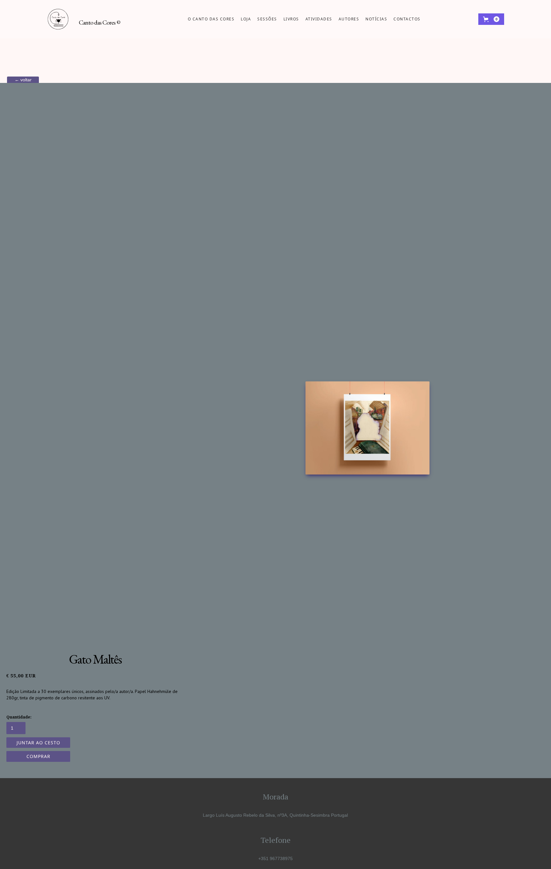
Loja (246, 19)
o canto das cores (211, 19)
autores (349, 19)
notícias (376, 19)
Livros (291, 19)
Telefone (275, 840)
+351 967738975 (275, 858)
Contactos (407, 19)
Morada (275, 797)
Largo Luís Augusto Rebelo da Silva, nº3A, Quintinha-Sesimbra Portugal (275, 815)
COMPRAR (38, 756)
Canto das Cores (99, 22)
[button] (491, 19)
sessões (267, 19)
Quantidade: (19, 717)
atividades (318, 19)
